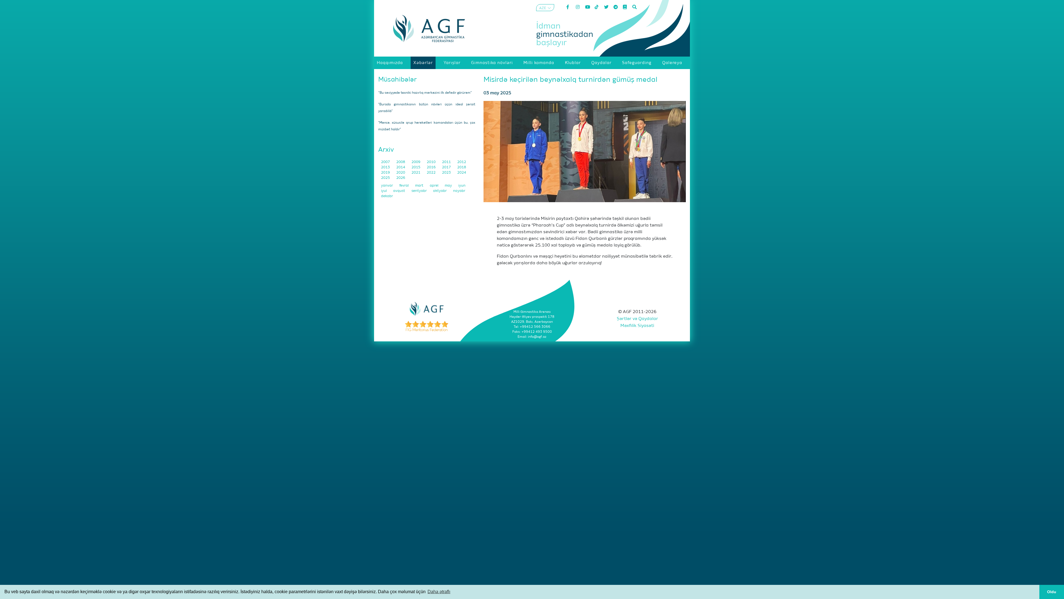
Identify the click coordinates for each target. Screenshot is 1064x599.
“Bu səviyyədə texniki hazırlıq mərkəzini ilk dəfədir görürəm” (425, 93)
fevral (404, 185)
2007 (386, 162)
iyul (384, 191)
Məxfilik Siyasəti (637, 326)
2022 (431, 172)
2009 (416, 162)
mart (419, 185)
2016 (431, 167)
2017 (447, 167)
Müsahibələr (397, 79)
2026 (400, 178)
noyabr (459, 191)
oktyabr (440, 191)
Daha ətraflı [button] (439, 591)
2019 (386, 172)
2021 (416, 172)
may (449, 185)
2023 (447, 172)
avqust (399, 191)
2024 (461, 172)
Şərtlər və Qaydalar (637, 319)
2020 (401, 172)
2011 (447, 162)
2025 (386, 178)
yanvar (387, 185)
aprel (434, 185)
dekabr (387, 196)
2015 (416, 167)
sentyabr (419, 191)
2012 (461, 162)
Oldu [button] (1051, 592)
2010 (431, 162)
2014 (401, 167)
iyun (462, 185)
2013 (386, 167)
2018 (461, 167)
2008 (401, 162)
